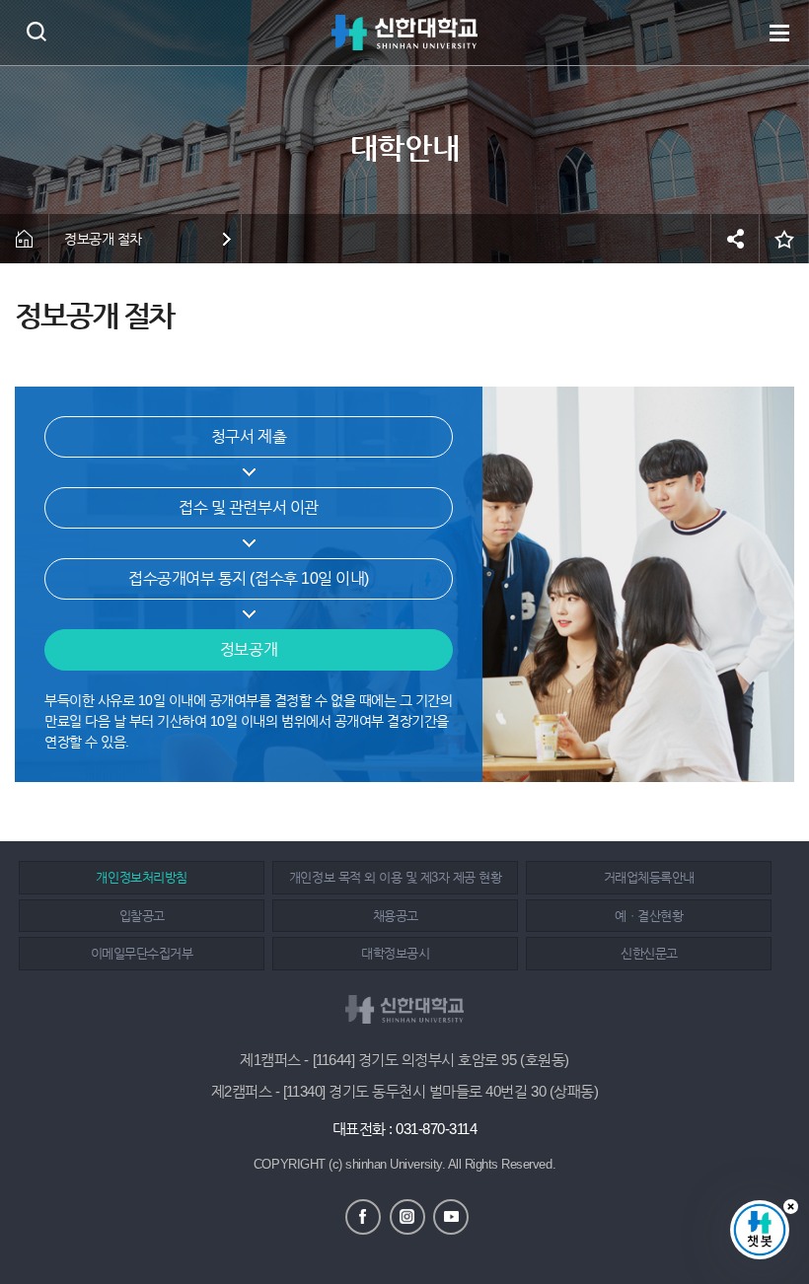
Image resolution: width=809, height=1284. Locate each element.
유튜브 (451, 1217)
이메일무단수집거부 (142, 953)
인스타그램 (407, 1217)
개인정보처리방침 (141, 877)
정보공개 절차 (103, 239)
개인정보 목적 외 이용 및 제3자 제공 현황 (395, 877)
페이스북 (363, 1217)
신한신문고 (649, 953)
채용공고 (395, 915)
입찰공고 (142, 915)
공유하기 (735, 238)
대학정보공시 (395, 953)
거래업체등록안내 (649, 877)
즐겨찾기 (784, 238)
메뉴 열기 (779, 32)
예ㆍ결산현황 (649, 915)
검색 (36, 31)
